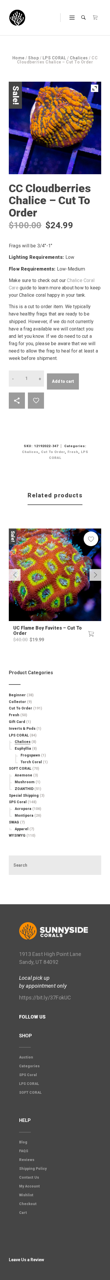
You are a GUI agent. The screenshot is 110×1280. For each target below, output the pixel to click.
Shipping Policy (33, 1169)
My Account (29, 1186)
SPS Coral (18, 802)
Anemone (23, 775)
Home (18, 58)
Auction (26, 1057)
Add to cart (63, 381)
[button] (91, 634)
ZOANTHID (24, 789)
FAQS (23, 1151)
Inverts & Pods (22, 729)
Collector (17, 702)
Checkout (28, 1204)
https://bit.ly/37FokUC (45, 997)
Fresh (72, 452)
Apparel (21, 829)
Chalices (79, 58)
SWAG (14, 822)
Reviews (26, 1160)
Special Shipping (24, 796)
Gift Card (17, 722)
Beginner (17, 695)
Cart (23, 1213)
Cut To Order (53, 452)
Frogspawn (30, 755)
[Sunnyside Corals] (17, 18)
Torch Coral (31, 762)
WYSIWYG (17, 835)
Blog (23, 1142)
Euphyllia (23, 748)
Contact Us (29, 1177)
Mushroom (25, 782)
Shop (33, 58)
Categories (29, 1066)
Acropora (23, 809)
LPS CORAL (54, 58)
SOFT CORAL (20, 768)
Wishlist (26, 1195)
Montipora (24, 815)
